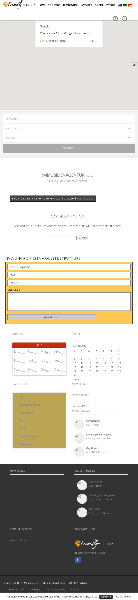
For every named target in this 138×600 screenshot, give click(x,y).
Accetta (106, 596)
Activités (86, 5)
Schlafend (53, 5)
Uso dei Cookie (123, 596)
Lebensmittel (70, 5)
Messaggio (13, 289)
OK (92, 41)
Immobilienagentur (29, 436)
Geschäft (24, 420)
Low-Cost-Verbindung (55, 589)
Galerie (99, 5)
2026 (39, 345)
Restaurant (25, 444)
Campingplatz (26, 412)
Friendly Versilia (17, 589)
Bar (21, 396)
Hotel (22, 428)
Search (70, 148)
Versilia (110, 5)
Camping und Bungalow (99, 434)
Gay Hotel (91, 448)
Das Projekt (35, 589)
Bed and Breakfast (29, 404)
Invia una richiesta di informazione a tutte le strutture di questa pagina (52, 198)
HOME (52, 181)
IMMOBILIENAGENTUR (73, 181)
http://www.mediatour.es (91, 552)
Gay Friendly (93, 420)
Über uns (75, 589)
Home (42, 5)
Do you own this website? (53, 41)
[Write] (123, 16)
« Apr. (76, 379)
